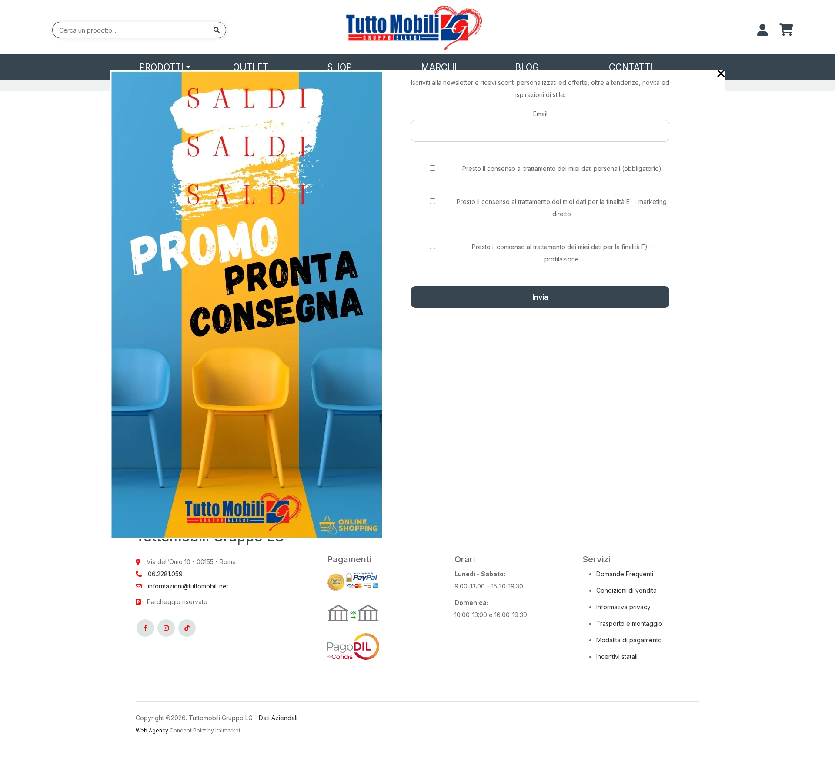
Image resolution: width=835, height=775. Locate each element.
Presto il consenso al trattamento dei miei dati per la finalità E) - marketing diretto (562, 207)
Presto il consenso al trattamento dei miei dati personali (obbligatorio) (561, 168)
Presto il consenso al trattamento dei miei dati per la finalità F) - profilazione (562, 253)
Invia (540, 297)
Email (540, 113)
